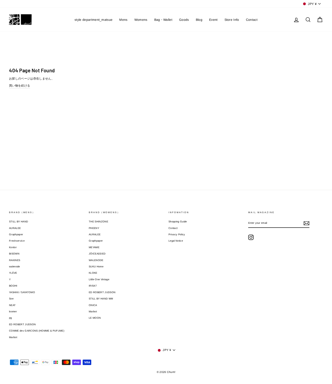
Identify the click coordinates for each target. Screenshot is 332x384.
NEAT (12, 305)
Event (213, 19)
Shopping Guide (177, 221)
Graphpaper (16, 234)
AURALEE (15, 228)
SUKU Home (96, 266)
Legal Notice (175, 240)
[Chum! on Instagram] (251, 237)
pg (10, 317)
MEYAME (94, 247)
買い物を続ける (19, 85)
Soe (11, 298)
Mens (123, 19)
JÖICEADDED (97, 253)
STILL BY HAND (18, 221)
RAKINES (14, 260)
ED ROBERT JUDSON (22, 324)
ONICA (93, 305)
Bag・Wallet (163, 19)
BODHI (13, 285)
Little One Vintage (99, 279)
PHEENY (94, 228)
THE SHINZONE (98, 221)
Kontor (13, 247)
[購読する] (306, 223)
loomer (13, 311)
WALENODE (96, 260)
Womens (140, 19)
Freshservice (17, 240)
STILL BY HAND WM (101, 298)
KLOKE (93, 272)
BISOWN (14, 253)
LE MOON (95, 317)
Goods (184, 19)
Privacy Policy (176, 234)
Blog (199, 19)
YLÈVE (13, 272)
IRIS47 (93, 285)
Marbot (13, 337)
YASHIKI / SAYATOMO (22, 292)
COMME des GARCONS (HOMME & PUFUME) (36, 330)
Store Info (231, 19)
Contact (251, 19)
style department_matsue (93, 19)
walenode (14, 266)
